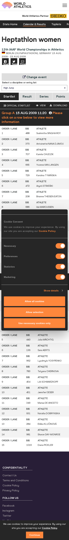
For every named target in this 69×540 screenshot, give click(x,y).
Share (6, 64)
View (42, 105)
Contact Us (10, 475)
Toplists (56, 24)
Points (60, 96)
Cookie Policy (47, 231)
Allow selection (34, 312)
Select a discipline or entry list (19, 82)
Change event (36, 77)
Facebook (9, 505)
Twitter (7, 515)
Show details (51, 290)
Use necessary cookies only (34, 323)
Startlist (9, 96)
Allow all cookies (34, 301)
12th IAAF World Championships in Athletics (33, 49)
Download (60, 105)
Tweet (14, 64)
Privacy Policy (11, 490)
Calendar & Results (34, 24)
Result (27, 96)
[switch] (60, 256)
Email (23, 64)
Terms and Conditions (16, 480)
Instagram (8, 510)
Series (44, 96)
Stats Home (10, 24)
